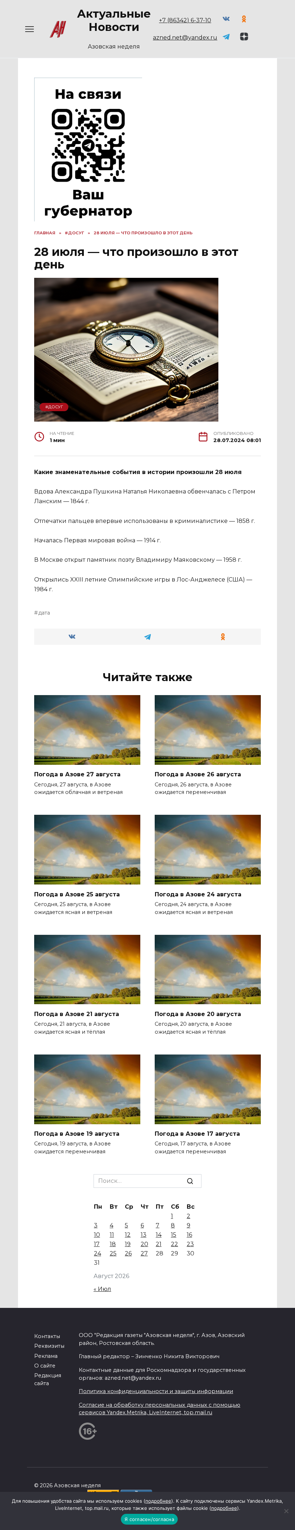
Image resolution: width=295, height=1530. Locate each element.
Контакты (47, 1336)
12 (128, 1234)
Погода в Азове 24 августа (198, 894)
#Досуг (54, 406)
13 (143, 1234)
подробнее (158, 1501)
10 (97, 1234)
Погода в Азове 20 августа (198, 1013)
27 (144, 1253)
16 (189, 1234)
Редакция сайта (47, 1379)
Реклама (46, 1356)
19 (128, 1244)
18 (113, 1244)
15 (173, 1234)
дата (44, 613)
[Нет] (286, 1511)
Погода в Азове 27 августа (77, 774)
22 (174, 1244)
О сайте (44, 1366)
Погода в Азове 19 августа (76, 1133)
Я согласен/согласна (149, 1519)
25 (113, 1253)
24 (97, 1253)
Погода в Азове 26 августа (198, 774)
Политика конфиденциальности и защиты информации (156, 1391)
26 (128, 1253)
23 (190, 1244)
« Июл (102, 1289)
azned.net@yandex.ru (185, 37)
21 (159, 1244)
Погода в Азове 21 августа (76, 1013)
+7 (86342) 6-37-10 (185, 20)
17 (97, 1244)
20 (144, 1244)
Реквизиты (49, 1346)
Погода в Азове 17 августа (197, 1133)
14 (159, 1234)
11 (112, 1234)
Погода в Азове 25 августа (77, 894)
